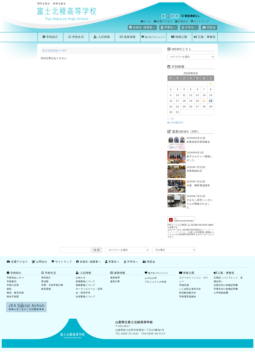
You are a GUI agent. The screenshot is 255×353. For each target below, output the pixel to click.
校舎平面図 (13, 296)
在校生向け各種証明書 (226, 285)
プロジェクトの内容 (156, 281)
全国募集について (85, 296)
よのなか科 (151, 278)
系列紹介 (46, 277)
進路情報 (129, 36)
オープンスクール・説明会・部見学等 (89, 291)
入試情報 (103, 36)
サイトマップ (201, 21)
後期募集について (85, 285)
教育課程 (46, 289)
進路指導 (115, 277)
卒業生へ (169, 27)
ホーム (147, 21)
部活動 (45, 281)
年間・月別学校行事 (52, 285)
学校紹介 (51, 36)
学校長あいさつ (15, 277)
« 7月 (170, 118)
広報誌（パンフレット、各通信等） (228, 279)
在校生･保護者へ (143, 27)
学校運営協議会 (187, 296)
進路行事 (115, 281)
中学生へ (190, 27)
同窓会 (211, 27)
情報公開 (181, 36)
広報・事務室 (206, 36)
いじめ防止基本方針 (190, 289)
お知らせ (81, 277)
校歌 (9, 289)
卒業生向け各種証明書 (226, 289)
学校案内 (11, 281)
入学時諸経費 (221, 292)
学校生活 (77, 36)
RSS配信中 (177, 122)
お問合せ (183, 21)
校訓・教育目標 (15, 292)
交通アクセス (164, 21)
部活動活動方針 (187, 292)
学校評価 (184, 285)
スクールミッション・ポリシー (193, 279)
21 (204, 101)
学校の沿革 (13, 285)
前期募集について (85, 281)
